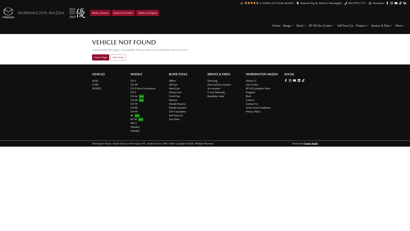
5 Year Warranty (216, 92)
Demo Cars (175, 92)
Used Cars (174, 96)
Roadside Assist (215, 96)
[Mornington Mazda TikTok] (304, 80)
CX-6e (134, 96)
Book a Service (100, 12)
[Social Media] (401, 3)
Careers (250, 100)
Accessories (213, 88)
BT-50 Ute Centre (320, 25)
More (398, 25)
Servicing (212, 80)
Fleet (248, 96)
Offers (172, 80)
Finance (361, 25)
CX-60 (134, 100)
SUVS (95, 80)
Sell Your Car (345, 25)
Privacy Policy (253, 111)
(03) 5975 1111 (357, 3)
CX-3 (133, 80)
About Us (251, 80)
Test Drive (174, 119)
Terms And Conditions (258, 107)
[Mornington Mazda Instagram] (392, 3)
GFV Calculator (177, 111)
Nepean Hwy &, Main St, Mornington (321, 3)
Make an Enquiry (147, 12)
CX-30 (134, 84)
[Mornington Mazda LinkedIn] (405, 3)
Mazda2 (135, 126)
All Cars (173, 84)
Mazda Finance (177, 103)
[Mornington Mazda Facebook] (388, 3)
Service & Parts (380, 25)
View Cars (118, 57)
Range (287, 25)
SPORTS (96, 88)
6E (132, 115)
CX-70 (134, 103)
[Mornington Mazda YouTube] (396, 3)
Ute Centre (252, 84)
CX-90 (134, 111)
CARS (95, 84)
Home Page (100, 57)
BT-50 (134, 119)
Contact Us (252, 103)
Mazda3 (135, 130)
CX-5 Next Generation (143, 88)
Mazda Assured (177, 107)
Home (276, 25)
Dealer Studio (311, 143)
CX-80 (134, 107)
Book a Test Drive (123, 12)
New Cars (174, 88)
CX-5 (133, 92)
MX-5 (134, 123)
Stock (299, 25)
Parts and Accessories (219, 84)
